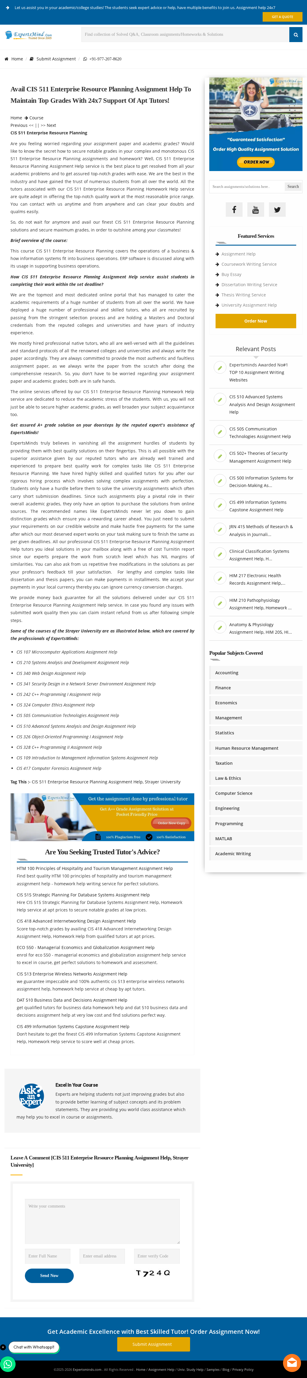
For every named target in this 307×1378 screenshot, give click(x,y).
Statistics (224, 733)
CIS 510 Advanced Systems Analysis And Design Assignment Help (262, 404)
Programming (229, 823)
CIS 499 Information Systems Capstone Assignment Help (73, 1026)
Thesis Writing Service (244, 295)
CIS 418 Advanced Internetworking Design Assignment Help (76, 921)
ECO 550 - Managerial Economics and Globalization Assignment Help (86, 947)
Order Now (255, 321)
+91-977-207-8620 (104, 59)
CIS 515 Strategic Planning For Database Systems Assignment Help (83, 895)
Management (228, 718)
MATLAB (223, 838)
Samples (213, 1369)
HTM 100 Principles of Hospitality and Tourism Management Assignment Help (95, 868)
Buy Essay (231, 274)
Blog (225, 1369)
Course (36, 118)
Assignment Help (239, 254)
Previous (19, 125)
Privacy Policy (243, 1369)
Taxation (224, 763)
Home (17, 59)
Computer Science (233, 793)
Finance (223, 688)
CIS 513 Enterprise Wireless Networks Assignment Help (72, 974)
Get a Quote (282, 16)
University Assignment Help (249, 305)
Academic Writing (233, 853)
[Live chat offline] (292, 1363)
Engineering (227, 808)
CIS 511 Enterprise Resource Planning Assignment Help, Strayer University (106, 782)
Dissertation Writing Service (249, 284)
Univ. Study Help (190, 1369)
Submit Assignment (56, 59)
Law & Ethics (228, 778)
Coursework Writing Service (249, 264)
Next (51, 125)
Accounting (226, 672)
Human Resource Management (247, 748)
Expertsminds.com (87, 1369)
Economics (226, 703)
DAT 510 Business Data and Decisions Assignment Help (72, 1000)
